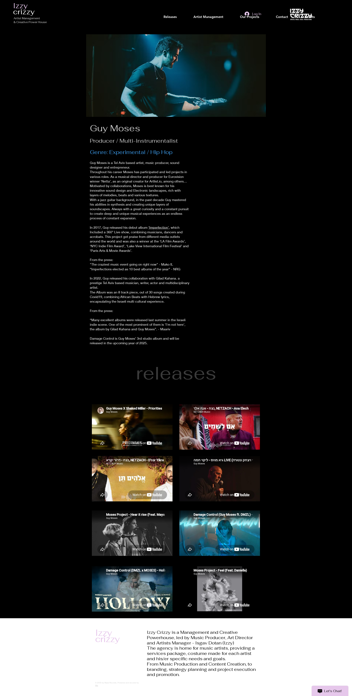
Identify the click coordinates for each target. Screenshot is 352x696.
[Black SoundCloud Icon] (175, 5)
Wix (96, 685)
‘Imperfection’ (158, 227)
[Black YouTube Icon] (192, 5)
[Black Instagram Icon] (198, 5)
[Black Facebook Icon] (180, 5)
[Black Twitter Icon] (186, 5)
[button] (208, 16)
